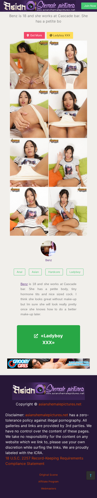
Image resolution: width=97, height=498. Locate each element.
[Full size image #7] (68, 211)
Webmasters (48, 488)
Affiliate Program (48, 481)
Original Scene (48, 474)
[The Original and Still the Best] (48, 367)
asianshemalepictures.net (60, 404)
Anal (19, 272)
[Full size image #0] (29, 65)
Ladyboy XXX (61, 35)
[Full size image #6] (29, 211)
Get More (36, 35)
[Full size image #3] (68, 113)
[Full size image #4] (29, 162)
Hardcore (54, 272)
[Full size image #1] (68, 65)
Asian (35, 272)
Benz (48, 260)
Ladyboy (75, 272)
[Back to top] (90, 475)
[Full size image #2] (29, 113)
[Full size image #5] (68, 162)
